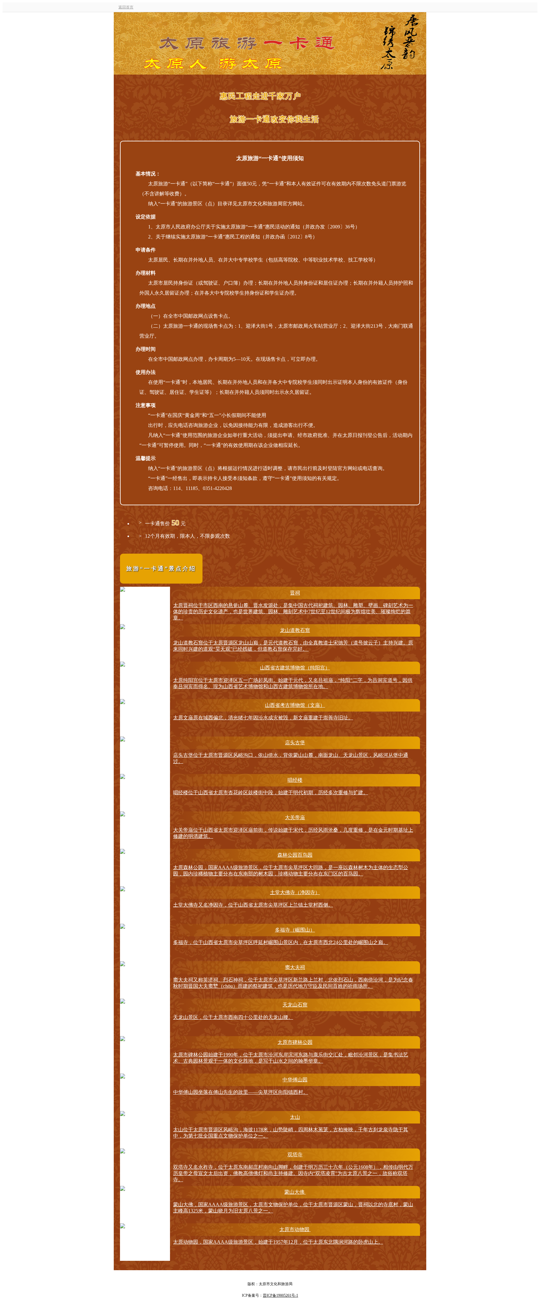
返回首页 (125, 7)
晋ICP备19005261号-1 (280, 1295)
